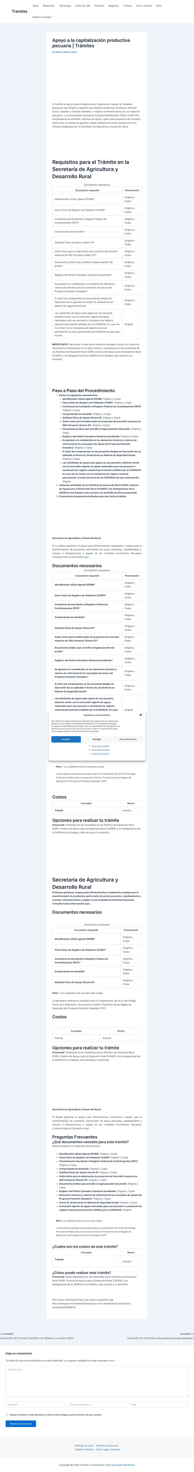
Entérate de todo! (84, 1445)
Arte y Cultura (144, 5)
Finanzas (99, 5)
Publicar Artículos (42, 17)
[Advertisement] (97, 78)
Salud (35, 5)
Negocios (114, 5)
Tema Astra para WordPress (120, 1464)
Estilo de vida (82, 5)
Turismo (127, 5)
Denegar (97, 739)
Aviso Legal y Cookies (100, 746)
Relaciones (49, 5)
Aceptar (66, 739)
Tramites (19, 11)
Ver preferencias (128, 739)
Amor (159, 5)
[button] (141, 715)
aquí (86, 557)
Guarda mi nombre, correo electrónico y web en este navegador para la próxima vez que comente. (56, 1414)
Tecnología (65, 5)
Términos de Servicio (107, 1445)
